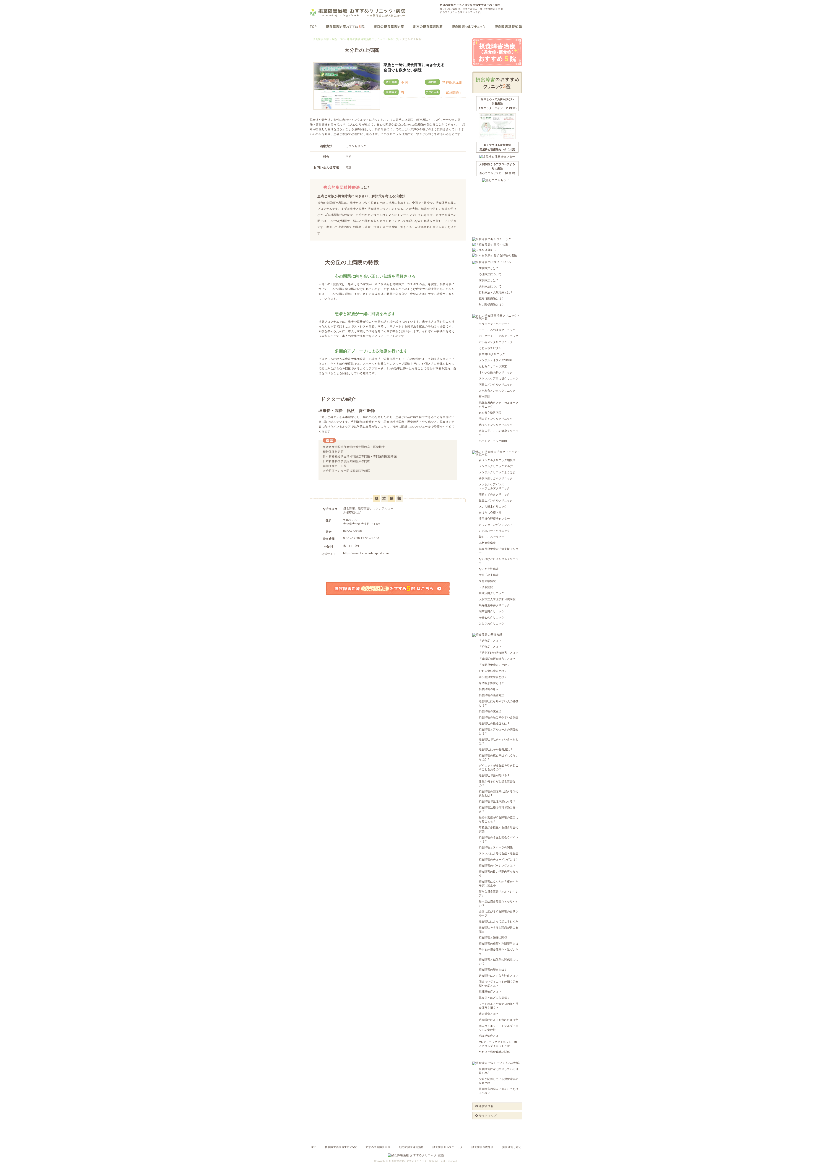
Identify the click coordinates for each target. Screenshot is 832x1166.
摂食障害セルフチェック (447, 1147)
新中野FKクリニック (492, 354)
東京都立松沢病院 (490, 412)
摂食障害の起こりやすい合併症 (498, 717)
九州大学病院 (487, 543)
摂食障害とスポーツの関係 (496, 847)
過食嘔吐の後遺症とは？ (494, 723)
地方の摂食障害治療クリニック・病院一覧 (373, 39)
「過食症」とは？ (490, 640)
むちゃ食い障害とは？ (493, 671)
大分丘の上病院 (489, 575)
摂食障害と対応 (512, 1147)
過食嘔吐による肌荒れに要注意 (498, 1019)
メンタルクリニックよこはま (497, 472)
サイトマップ (488, 1115)
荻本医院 (484, 396)
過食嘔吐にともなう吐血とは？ (498, 975)
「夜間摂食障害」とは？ (494, 665)
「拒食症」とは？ (490, 646)
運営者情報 (486, 1106)
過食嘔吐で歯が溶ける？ (494, 775)
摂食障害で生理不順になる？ (497, 801)
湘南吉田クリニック (491, 611)
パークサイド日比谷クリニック (498, 336)
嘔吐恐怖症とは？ (490, 991)
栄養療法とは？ (489, 268)
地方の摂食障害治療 (411, 1147)
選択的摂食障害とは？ (493, 677)
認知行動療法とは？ (491, 298)
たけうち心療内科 (490, 512)
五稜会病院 (486, 587)
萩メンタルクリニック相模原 (497, 460)
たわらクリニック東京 (493, 366)
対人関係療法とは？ (491, 304)
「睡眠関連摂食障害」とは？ (497, 658)
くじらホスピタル (490, 348)
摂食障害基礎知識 (482, 1147)
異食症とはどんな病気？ (494, 997)
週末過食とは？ (489, 1013)
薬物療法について (490, 286)
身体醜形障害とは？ (491, 683)
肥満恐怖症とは (489, 1036)
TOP (313, 1147)
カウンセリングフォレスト (496, 524)
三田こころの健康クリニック (497, 330)
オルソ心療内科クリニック (496, 372)
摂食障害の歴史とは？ (493, 969)
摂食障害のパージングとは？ (497, 865)
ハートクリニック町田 (493, 440)
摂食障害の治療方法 (491, 695)
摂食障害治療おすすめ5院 (341, 1147)
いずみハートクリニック (494, 530)
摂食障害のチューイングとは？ (498, 859)
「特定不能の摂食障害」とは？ (498, 652)
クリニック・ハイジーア (494, 323)
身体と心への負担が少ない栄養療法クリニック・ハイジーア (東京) (497, 104)
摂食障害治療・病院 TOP (328, 39)
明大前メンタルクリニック (496, 418)
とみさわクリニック (491, 623)
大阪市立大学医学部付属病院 (497, 599)
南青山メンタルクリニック (496, 384)
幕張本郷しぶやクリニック (496, 478)
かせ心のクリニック (491, 617)
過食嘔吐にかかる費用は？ (496, 749)
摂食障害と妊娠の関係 (493, 937)
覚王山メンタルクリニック (496, 500)
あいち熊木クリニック (493, 506)
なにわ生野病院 (489, 569)
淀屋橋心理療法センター (494, 518)
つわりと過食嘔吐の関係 (494, 1052)
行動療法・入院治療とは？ (496, 292)
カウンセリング (356, 146)
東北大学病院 (487, 581)
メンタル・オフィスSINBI (495, 360)
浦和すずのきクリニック (494, 494)
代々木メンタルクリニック (496, 424)
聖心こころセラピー (491, 536)
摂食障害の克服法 (490, 711)
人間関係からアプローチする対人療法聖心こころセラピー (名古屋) (497, 169)
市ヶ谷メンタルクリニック (496, 342)
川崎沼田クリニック (491, 593)
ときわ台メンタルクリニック (497, 390)
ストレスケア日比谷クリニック (498, 378)
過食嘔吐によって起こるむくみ (498, 921)
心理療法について (490, 274)
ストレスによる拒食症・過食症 (498, 853)
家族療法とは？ (489, 280)
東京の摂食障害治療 (378, 1147)
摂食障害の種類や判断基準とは (498, 943)
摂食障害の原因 (489, 689)
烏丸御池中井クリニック (494, 605)
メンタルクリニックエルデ (496, 466)
